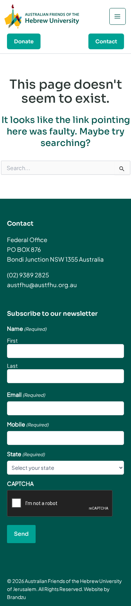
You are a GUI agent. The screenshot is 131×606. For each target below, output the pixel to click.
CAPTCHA (20, 483)
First (12, 340)
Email (26, 394)
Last (12, 365)
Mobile (28, 424)
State (26, 454)
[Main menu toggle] (117, 16)
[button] (24, 41)
